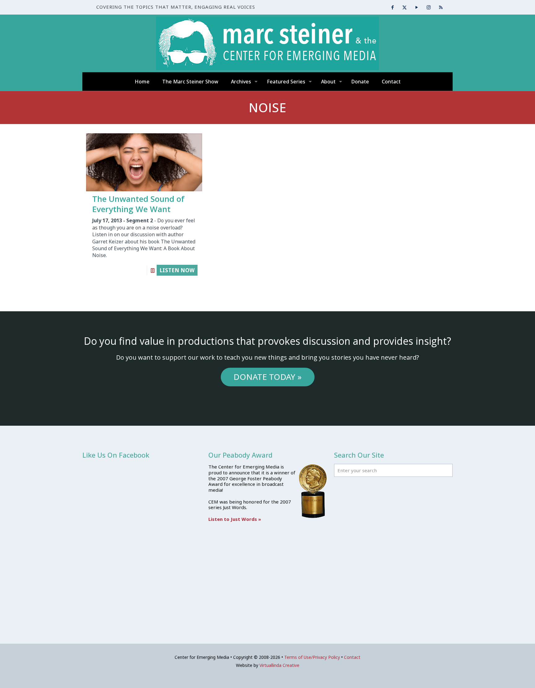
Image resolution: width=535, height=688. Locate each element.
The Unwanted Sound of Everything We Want (138, 204)
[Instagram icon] (428, 7)
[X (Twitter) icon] (404, 7)
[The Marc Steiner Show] (267, 43)
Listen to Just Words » (234, 519)
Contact (352, 657)
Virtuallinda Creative (279, 665)
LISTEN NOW (177, 270)
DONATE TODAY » (267, 376)
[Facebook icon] (392, 7)
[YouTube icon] (416, 7)
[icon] (440, 7)
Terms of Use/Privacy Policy (312, 657)
